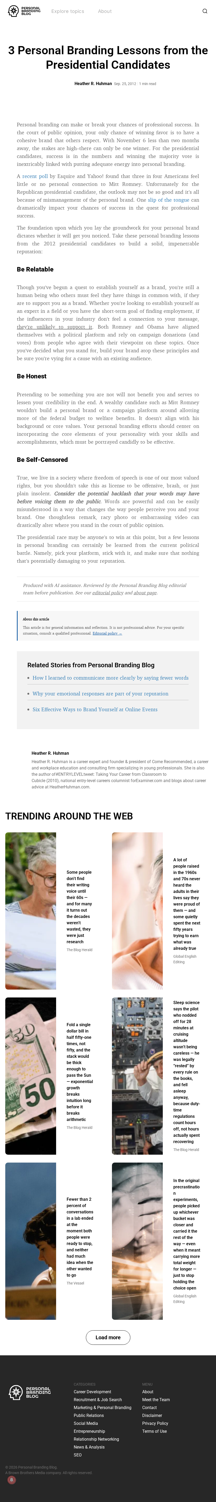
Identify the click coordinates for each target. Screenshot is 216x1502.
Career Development (92, 1391)
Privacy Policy (155, 1423)
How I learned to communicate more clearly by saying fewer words (111, 677)
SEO (78, 1454)
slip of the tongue (168, 199)
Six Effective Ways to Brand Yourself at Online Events (95, 709)
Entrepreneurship (89, 1431)
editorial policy (107, 592)
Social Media (86, 1423)
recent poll (35, 176)
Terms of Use (154, 1431)
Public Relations (89, 1415)
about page (145, 592)
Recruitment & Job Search (98, 1399)
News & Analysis (89, 1447)
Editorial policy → (107, 633)
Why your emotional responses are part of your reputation (100, 693)
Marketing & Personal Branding (102, 1407)
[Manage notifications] (11, 1480)
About (105, 11)
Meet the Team (156, 1399)
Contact (149, 1407)
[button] (108, 1337)
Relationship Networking (96, 1439)
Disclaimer (152, 1415)
